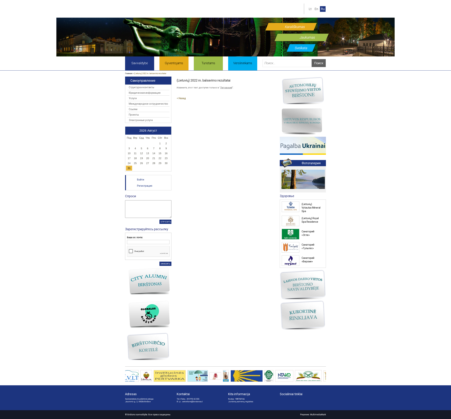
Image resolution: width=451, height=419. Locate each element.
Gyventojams (174, 63)
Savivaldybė (139, 63)
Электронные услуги (141, 120)
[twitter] (301, 400)
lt (310, 9)
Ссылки (133, 109)
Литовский (226, 87)
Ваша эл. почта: (135, 237)
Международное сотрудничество (148, 103)
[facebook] (295, 400)
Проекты (134, 114)
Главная (128, 73)
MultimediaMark (318, 414)
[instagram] (282, 400)
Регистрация (144, 185)
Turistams (208, 63)
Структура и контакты (141, 87)
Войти (140, 179)
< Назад (181, 98)
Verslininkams (242, 63)
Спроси (130, 196)
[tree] (298, 9)
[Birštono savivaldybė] (165, 9)
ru (323, 9)
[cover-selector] (221, 54)
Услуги (133, 98)
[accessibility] (291, 9)
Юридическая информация (144, 92)
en (316, 9)
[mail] (284, 9)
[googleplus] (288, 400)
